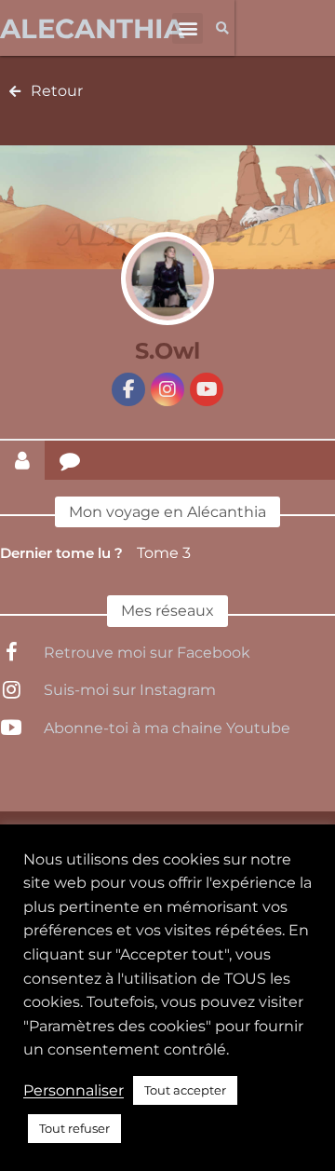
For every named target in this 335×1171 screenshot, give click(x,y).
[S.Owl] (167, 278)
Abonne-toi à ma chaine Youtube (167, 728)
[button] (187, 28)
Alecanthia (92, 28)
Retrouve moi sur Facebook (147, 652)
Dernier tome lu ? (61, 553)
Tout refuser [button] (74, 1128)
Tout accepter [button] (185, 1089)
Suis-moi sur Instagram (130, 690)
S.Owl (167, 350)
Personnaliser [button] (73, 1090)
